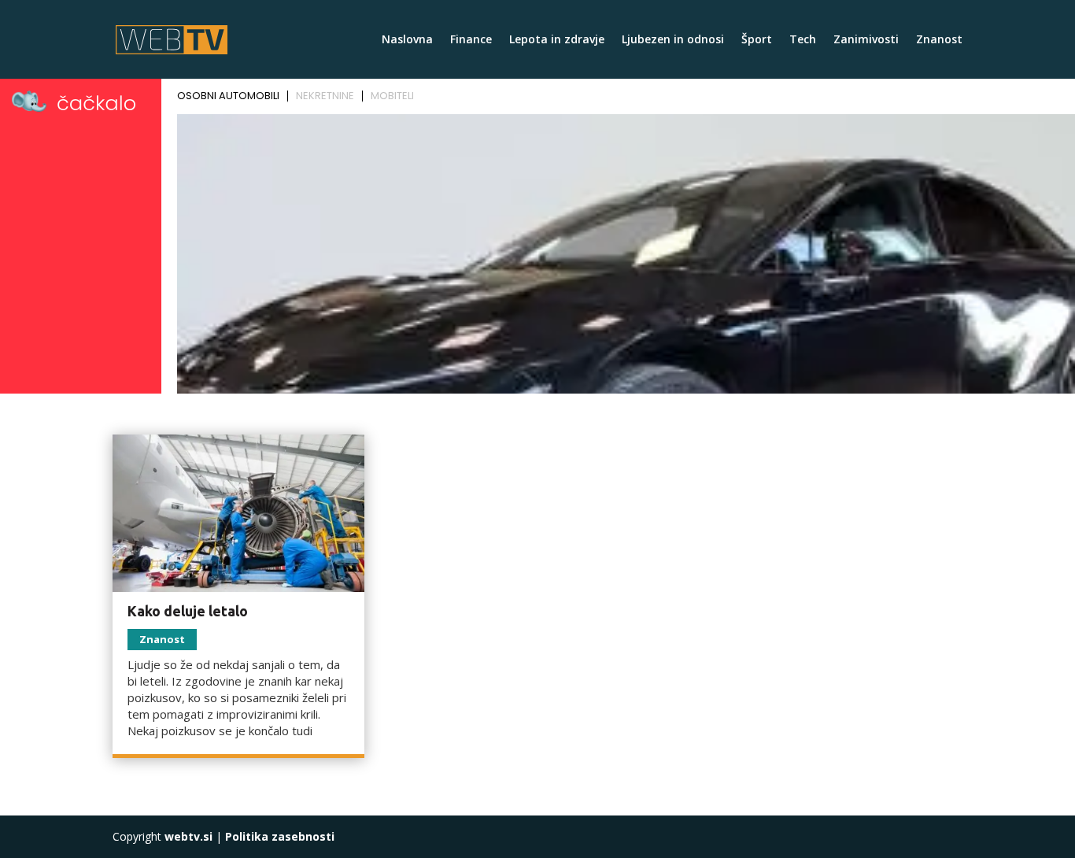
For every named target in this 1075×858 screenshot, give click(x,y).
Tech (802, 40)
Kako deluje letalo (187, 611)
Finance (471, 40)
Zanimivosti (866, 40)
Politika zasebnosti (279, 836)
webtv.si (188, 836)
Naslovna (407, 40)
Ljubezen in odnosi (673, 40)
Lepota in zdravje (556, 40)
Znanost (939, 40)
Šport (756, 40)
